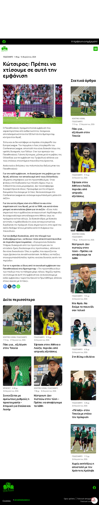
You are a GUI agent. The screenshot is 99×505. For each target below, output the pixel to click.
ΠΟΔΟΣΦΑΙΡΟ (8, 57)
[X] (9, 286)
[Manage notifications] (93, 499)
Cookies (7, 501)
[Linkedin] (14, 286)
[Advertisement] (49, 19)
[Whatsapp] (18, 286)
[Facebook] (4, 41)
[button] (95, 49)
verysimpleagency (22, 499)
